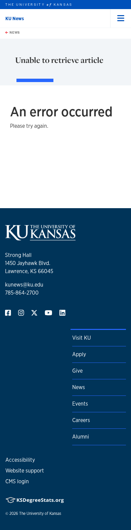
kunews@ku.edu (24, 284)
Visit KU (81, 337)
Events (80, 403)
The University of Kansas (40, 513)
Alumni (80, 436)
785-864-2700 (22, 292)
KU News (14, 18)
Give (77, 370)
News (14, 32)
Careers (81, 420)
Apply (79, 354)
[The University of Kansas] (40, 237)
